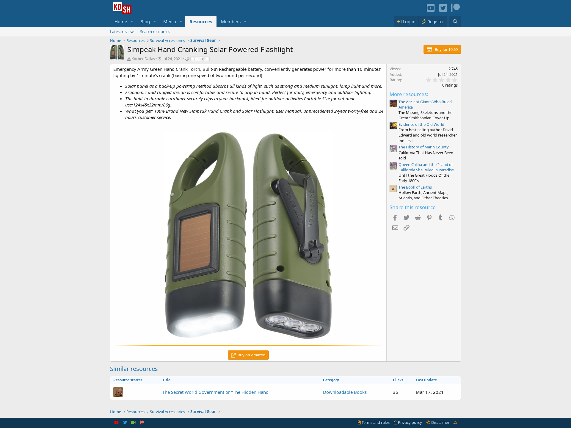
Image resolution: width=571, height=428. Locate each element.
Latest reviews (122, 31)
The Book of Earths (415, 187)
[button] (132, 21)
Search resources (155, 31)
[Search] (455, 21)
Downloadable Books (345, 392)
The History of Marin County (424, 147)
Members (231, 21)
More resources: (409, 94)
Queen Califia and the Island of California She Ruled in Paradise (426, 167)
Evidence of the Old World (421, 124)
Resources (200, 21)
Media (169, 21)
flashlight (200, 58)
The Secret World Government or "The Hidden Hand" (216, 392)
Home (120, 21)
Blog (145, 21)
